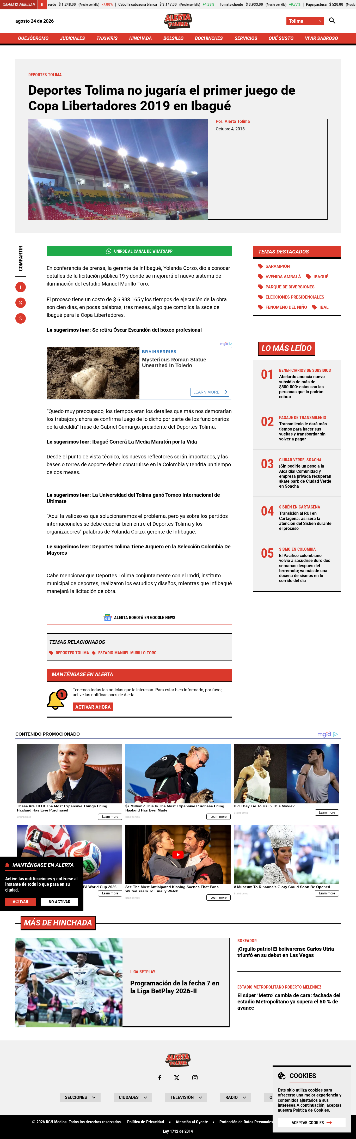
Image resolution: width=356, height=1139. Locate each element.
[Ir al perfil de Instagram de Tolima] (195, 1077)
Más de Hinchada (58, 922)
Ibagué (321, 276)
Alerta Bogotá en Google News (144, 617)
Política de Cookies (311, 1110)
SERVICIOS (246, 38)
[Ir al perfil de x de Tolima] (176, 1077)
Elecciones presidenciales (295, 297)
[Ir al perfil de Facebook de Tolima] (159, 1077)
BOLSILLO (173, 38)
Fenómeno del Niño (286, 307)
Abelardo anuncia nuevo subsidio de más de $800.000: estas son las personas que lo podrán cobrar (302, 386)
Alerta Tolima (237, 121)
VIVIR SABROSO (321, 38)
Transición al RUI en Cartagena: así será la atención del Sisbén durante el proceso (305, 521)
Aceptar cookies (308, 1122)
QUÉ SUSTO (281, 38)
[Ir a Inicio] (178, 21)
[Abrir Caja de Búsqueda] (332, 21)
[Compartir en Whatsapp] (20, 318)
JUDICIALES (72, 38)
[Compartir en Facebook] (20, 287)
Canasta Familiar (19, 5)
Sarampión (278, 266)
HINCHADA (140, 38)
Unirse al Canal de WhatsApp (143, 251)
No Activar (59, 901)
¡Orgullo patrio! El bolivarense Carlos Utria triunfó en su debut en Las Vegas (285, 952)
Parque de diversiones (290, 286)
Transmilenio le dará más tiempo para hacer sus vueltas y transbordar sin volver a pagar (303, 431)
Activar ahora (93, 707)
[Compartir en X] (20, 303)
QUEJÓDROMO (33, 38)
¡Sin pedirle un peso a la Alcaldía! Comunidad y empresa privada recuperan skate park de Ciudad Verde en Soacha (305, 476)
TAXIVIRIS (107, 38)
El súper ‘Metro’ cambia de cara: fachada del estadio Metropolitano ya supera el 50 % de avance (288, 1001)
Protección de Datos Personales (246, 1122)
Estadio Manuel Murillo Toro (127, 652)
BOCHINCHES (209, 38)
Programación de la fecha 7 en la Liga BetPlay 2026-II (174, 987)
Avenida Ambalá (283, 276)
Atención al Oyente (192, 1122)
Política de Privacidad (145, 1122)
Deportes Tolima (72, 652)
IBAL (324, 307)
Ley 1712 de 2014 (178, 1131)
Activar (20, 901)
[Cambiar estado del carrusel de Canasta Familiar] (42, 4)
